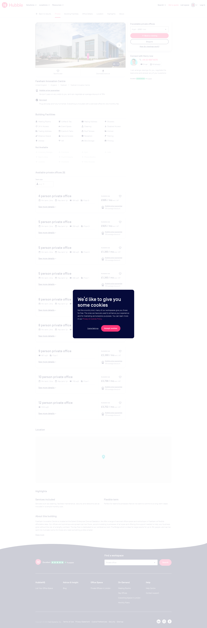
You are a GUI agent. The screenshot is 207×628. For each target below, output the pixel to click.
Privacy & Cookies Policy (92, 319)
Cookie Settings (92, 328)
